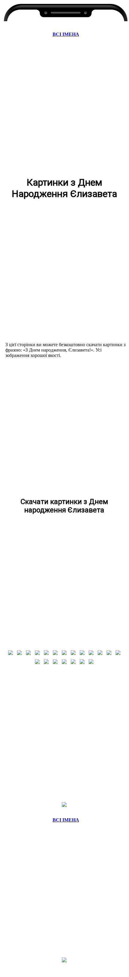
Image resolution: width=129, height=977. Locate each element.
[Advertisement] (64, 106)
